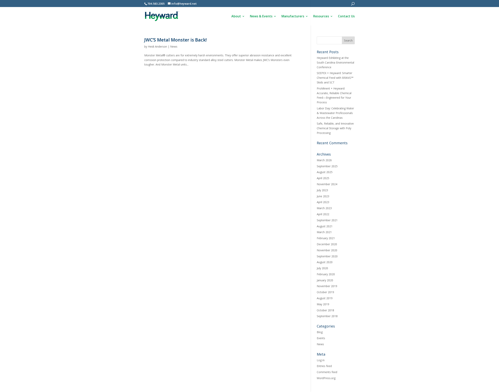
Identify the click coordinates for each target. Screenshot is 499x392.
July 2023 (322, 190)
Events (321, 338)
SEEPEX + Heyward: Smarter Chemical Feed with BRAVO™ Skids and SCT (335, 77)
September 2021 (327, 220)
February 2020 (326, 274)
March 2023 (324, 208)
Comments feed (327, 372)
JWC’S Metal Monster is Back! (175, 40)
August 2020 (325, 262)
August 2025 (325, 172)
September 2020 (327, 256)
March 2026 (324, 160)
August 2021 (325, 226)
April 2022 (323, 214)
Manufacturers (292, 16)
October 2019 (325, 292)
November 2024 (327, 184)
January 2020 (325, 280)
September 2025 (327, 166)
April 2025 (323, 178)
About (236, 16)
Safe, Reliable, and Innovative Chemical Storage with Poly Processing (335, 128)
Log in (321, 360)
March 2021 (324, 232)
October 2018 (325, 310)
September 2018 (327, 316)
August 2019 (325, 298)
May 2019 (323, 304)
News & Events (261, 16)
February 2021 (326, 238)
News (173, 46)
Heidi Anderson (157, 46)
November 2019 (327, 286)
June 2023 (323, 196)
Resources (321, 16)
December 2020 (327, 244)
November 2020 (327, 250)
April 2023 (323, 202)
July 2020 (322, 268)
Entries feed (324, 366)
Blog (320, 332)
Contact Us (346, 16)
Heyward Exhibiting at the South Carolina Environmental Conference (335, 62)
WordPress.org (326, 378)
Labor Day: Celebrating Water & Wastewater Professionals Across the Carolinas (335, 112)
